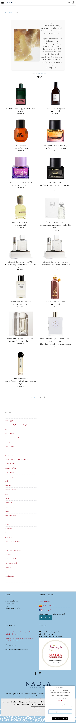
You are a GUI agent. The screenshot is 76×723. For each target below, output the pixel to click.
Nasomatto (8, 529)
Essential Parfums (10, 468)
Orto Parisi (8, 554)
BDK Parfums (9, 433)
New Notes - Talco (55, 182)
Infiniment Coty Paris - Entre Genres (20, 338)
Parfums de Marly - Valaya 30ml (55, 222)
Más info (38, 711)
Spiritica (7, 580)
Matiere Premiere (10, 515)
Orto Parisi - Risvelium (20, 222)
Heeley (7, 481)
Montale (7, 524)
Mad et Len (8, 503)
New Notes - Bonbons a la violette (20, 182)
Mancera (8, 511)
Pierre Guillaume (10, 567)
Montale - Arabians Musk (55, 301)
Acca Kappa (9, 421)
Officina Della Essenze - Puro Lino (55, 262)
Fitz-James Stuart (10, 472)
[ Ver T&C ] (60, 700)
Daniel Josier (9, 455)
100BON (7, 416)
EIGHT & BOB (10, 464)
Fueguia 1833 (9, 477)
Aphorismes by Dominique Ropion (16, 425)
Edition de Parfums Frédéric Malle (16, 459)
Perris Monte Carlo (11, 563)
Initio (6, 494)
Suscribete (45, 617)
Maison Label (9, 507)
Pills (6, 572)
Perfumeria (11, 12)
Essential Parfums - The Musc (20, 301)
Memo (7, 520)
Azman (7, 429)
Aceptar (42, 708)
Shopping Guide (48, 610)
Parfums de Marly (10, 559)
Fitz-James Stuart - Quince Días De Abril (21, 108)
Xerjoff (7, 585)
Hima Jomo (8, 485)
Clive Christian (10, 446)
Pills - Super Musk (20, 145)
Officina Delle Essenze (12, 541)
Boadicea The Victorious (13, 438)
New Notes (8, 537)
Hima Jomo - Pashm (20, 378)
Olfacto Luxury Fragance (13, 550)
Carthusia (8, 442)
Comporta (8, 451)
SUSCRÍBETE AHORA (60, 718)
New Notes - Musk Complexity (55, 145)
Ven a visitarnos (44, 601)
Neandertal (8, 533)
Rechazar (35, 708)
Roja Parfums (9, 576)
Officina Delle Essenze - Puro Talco (20, 262)
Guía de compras (48, 605)
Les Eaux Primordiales (12, 498)
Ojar (6, 546)
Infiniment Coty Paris (12, 490)
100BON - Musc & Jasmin (55, 108)
